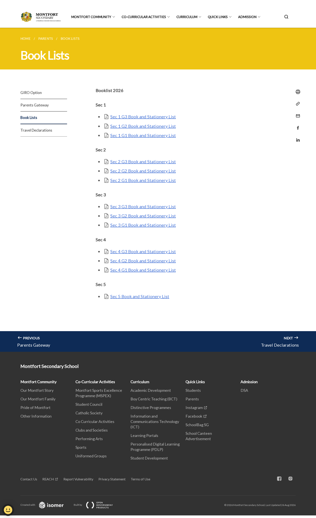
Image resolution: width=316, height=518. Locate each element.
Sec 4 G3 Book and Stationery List (143, 251)
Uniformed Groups (91, 455)
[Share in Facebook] (297, 125)
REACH (48, 479)
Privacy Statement (112, 479)
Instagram (194, 407)
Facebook (194, 416)
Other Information (36, 416)
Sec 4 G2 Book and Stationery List (143, 260)
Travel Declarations (36, 130)
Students (193, 390)
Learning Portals (144, 435)
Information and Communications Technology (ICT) (154, 421)
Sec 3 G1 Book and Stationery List (143, 224)
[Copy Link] (297, 104)
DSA (244, 390)
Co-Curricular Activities (144, 17)
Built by (78, 504)
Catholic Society (89, 412)
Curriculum (186, 17)
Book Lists (28, 117)
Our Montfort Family (37, 399)
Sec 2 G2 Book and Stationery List (143, 170)
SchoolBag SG (197, 424)
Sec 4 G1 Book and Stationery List (143, 269)
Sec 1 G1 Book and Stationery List (143, 135)
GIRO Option (31, 92)
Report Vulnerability (78, 479)
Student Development (149, 458)
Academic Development (150, 390)
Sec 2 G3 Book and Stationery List (143, 161)
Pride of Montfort (35, 407)
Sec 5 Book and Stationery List (139, 296)
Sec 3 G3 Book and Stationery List (143, 206)
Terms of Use (140, 479)
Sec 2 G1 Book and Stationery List (143, 180)
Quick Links (218, 17)
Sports (80, 447)
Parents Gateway (34, 105)
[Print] (297, 92)
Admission (247, 17)
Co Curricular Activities (94, 421)
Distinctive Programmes (150, 407)
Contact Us (28, 479)
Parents (192, 399)
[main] (158, 190)
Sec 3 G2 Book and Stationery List (143, 215)
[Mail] (297, 113)
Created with (28, 504)
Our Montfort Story (37, 390)
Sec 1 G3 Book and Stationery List (143, 116)
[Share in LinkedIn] (297, 137)
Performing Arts (89, 438)
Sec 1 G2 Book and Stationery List (143, 126)
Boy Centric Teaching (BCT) (153, 399)
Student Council (88, 404)
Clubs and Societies (91, 430)
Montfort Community (91, 17)
